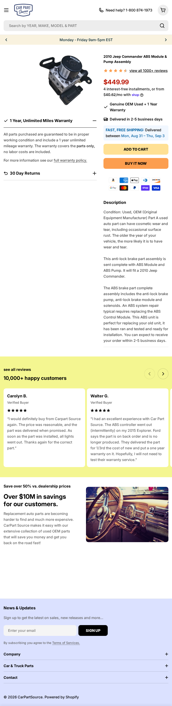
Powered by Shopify (62, 697)
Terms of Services (65, 643)
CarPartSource (30, 697)
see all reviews (17, 369)
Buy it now (136, 163)
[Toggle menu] (6, 10)
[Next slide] (163, 373)
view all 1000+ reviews (148, 70)
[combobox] (86, 25)
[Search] (162, 25)
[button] (6, 39)
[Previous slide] (149, 373)
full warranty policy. (70, 160)
